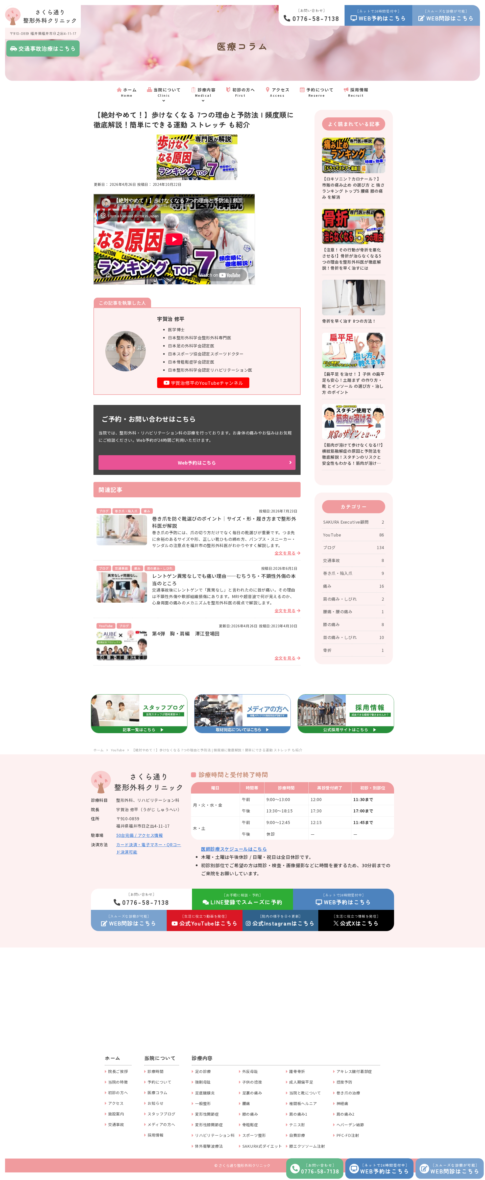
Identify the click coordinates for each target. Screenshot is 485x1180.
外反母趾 (250, 1071)
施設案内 (116, 1113)
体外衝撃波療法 (209, 1146)
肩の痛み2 (345, 1114)
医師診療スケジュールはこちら (234, 848)
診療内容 (202, 1058)
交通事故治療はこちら (47, 48)
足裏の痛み (252, 1092)
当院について (160, 1058)
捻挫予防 (344, 1082)
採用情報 (155, 1135)
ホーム (112, 1058)
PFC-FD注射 (347, 1135)
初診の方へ (118, 1092)
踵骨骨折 (297, 1071)
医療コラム (157, 1092)
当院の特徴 (118, 1082)
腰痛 (246, 1103)
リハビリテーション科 (215, 1135)
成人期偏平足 (301, 1082)
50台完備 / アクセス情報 (139, 835)
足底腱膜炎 (205, 1092)
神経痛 (342, 1103)
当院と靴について (305, 1092)
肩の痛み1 (298, 1114)
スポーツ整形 (254, 1135)
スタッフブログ (161, 1113)
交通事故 (116, 1124)
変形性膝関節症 (209, 1124)
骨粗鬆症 (250, 1124)
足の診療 (203, 1071)
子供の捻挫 (252, 1082)
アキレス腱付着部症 (354, 1071)
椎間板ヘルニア (303, 1103)
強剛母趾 (203, 1082)
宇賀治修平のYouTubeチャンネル (207, 382)
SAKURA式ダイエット (262, 1146)
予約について (159, 1082)
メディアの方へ (161, 1124)
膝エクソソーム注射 (307, 1146)
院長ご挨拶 (118, 1071)
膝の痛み (250, 1114)
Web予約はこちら (197, 462)
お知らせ (155, 1103)
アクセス (116, 1103)
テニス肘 (297, 1124)
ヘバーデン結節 (350, 1124)
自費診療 (297, 1135)
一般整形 (203, 1103)
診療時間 (155, 1071)
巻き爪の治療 (348, 1092)
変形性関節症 (207, 1114)
